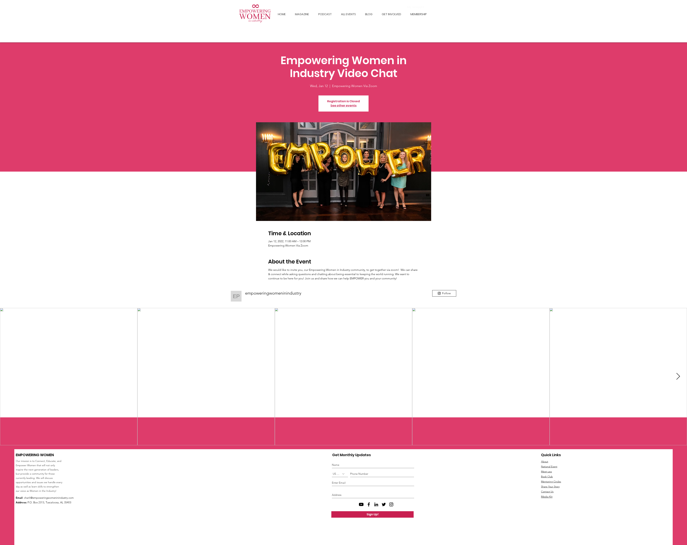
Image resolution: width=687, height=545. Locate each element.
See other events (343, 105)
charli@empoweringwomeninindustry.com (49, 497)
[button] (416, 14)
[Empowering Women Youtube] (361, 504)
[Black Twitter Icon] (383, 504)
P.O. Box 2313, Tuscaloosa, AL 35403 (49, 502)
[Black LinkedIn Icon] (376, 504)
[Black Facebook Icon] (368, 504)
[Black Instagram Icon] (391, 504)
